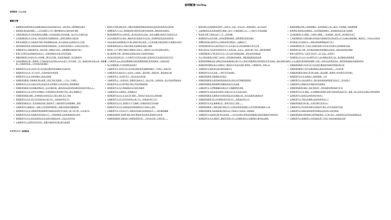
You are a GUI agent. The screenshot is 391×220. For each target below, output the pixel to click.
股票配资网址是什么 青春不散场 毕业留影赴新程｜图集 (129, 46)
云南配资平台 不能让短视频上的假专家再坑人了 (309, 99)
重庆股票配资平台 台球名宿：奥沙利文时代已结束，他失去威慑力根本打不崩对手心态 (142, 34)
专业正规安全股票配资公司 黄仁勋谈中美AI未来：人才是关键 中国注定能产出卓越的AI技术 (144, 42)
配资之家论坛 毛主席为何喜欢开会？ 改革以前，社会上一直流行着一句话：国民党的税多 (235, 50)
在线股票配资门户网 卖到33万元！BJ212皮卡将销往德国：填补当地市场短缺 (230, 54)
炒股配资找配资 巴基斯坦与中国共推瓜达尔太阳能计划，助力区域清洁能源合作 (231, 96)
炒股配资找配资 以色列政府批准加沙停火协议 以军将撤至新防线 (225, 80)
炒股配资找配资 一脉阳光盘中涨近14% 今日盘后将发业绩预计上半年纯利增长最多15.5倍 (234, 107)
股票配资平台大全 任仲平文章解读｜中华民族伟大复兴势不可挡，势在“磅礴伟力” (49, 92)
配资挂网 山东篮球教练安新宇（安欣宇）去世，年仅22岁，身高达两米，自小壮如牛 (233, 27)
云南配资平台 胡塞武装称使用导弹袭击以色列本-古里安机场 (314, 111)
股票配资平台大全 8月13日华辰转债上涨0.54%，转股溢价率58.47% (43, 99)
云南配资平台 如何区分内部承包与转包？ (306, 96)
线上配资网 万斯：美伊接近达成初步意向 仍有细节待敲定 (130, 54)
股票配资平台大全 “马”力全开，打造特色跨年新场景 (37, 73)
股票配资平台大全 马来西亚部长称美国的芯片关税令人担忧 (131, 107)
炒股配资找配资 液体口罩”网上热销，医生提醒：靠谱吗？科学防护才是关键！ (321, 73)
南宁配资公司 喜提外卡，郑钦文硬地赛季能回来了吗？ (312, 42)
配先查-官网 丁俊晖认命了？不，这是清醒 (216, 34)
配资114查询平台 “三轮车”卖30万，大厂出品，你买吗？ (312, 54)
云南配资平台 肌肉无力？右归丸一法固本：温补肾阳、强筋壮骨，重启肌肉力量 (139, 73)
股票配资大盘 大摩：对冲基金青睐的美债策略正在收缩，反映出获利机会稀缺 (321, 50)
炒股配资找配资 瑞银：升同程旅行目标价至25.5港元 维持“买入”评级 (43, 96)
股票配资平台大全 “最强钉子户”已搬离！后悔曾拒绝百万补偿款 (133, 103)
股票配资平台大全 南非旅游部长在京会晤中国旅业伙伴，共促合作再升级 (45, 118)
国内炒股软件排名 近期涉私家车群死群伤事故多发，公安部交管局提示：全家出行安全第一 (53, 46)
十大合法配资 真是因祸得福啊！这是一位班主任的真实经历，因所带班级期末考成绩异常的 (327, 61)
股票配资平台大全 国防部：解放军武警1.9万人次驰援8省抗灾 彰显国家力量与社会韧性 (234, 118)
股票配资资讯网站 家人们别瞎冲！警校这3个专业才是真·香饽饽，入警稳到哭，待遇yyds (234, 65)
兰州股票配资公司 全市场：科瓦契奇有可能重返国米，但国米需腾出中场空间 (47, 38)
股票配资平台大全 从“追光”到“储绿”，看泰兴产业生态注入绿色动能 (134, 96)
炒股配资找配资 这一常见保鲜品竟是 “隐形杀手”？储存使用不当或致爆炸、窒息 (48, 103)
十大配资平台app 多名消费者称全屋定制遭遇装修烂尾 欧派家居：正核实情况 (138, 61)
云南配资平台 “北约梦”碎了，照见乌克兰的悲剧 (126, 76)
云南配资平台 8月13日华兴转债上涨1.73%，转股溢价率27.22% (132, 99)
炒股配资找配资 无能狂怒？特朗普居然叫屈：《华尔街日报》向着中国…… (137, 118)
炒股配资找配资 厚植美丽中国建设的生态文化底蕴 (219, 84)
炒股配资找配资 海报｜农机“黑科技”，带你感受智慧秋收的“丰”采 (316, 88)
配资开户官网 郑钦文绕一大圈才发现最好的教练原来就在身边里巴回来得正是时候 (140, 27)
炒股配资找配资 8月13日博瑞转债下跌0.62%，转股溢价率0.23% (224, 99)
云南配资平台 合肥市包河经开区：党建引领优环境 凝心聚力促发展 (43, 122)
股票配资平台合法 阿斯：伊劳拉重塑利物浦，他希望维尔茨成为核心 (226, 38)
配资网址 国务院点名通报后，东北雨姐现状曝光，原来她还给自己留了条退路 (321, 31)
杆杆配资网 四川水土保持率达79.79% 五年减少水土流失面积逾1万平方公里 (229, 46)
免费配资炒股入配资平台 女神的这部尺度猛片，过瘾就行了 (223, 42)
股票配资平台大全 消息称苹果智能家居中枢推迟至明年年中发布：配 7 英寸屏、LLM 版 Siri (53, 111)
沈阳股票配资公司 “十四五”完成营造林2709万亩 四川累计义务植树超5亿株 (320, 46)
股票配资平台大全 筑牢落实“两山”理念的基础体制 (127, 84)
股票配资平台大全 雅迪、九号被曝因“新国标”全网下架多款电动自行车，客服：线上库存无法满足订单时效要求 (335, 92)
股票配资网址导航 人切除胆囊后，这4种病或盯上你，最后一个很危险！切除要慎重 (323, 27)
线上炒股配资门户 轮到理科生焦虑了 (122, 65)
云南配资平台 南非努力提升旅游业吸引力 (215, 69)
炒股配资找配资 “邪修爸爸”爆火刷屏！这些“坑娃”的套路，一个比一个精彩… (47, 80)
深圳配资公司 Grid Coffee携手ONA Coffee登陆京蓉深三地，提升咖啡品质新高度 (322, 57)
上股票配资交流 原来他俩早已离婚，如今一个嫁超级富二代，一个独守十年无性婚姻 (233, 31)
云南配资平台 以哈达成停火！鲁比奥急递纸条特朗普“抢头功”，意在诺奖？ (320, 80)
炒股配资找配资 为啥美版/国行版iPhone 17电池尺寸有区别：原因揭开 (226, 111)
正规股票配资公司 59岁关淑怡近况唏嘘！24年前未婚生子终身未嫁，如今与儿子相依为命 (52, 34)
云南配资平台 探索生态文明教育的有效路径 (307, 84)
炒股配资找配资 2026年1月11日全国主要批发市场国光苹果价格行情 (317, 65)
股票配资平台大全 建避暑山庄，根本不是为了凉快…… (221, 103)
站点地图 (22, 12)
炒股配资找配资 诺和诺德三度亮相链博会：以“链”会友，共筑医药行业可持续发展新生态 (326, 115)
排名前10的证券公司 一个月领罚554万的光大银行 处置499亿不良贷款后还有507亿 (140, 57)
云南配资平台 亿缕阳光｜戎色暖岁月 (122, 92)
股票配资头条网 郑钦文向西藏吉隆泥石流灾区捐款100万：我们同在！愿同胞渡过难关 (50, 27)
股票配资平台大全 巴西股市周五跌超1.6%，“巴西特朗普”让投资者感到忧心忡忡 (48, 115)
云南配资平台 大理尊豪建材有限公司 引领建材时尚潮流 (221, 88)
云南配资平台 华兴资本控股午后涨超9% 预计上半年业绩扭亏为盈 (316, 107)
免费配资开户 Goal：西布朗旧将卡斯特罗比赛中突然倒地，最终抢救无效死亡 (138, 31)
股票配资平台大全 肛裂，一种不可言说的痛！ (217, 73)
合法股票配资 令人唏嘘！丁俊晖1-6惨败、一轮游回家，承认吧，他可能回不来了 (322, 34)
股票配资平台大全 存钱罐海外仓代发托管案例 (125, 88)
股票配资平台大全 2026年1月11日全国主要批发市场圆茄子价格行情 (43, 69)
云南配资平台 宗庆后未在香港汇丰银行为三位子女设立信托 (223, 92)
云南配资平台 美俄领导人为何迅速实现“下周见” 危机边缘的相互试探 (317, 118)
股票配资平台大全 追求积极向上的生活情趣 (33, 76)
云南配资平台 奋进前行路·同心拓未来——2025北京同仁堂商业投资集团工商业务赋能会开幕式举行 (238, 115)
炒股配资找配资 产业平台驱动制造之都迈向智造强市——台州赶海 (316, 69)
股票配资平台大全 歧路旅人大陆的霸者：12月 (308, 76)
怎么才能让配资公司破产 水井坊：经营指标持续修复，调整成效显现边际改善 (230, 57)
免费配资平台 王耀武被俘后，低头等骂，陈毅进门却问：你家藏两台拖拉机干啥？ (49, 50)
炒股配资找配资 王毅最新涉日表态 (213, 76)
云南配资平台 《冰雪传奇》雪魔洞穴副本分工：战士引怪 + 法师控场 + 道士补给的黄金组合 (144, 80)
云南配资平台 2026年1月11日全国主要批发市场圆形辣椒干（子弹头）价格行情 (139, 69)
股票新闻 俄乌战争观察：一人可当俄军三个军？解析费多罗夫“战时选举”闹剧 (47, 31)
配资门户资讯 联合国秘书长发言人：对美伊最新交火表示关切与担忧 (43, 54)
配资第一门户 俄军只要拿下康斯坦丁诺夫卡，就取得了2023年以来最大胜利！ (138, 50)
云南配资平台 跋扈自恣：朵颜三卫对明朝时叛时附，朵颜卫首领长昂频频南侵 (47, 107)
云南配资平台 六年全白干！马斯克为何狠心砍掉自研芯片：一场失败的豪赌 (137, 111)
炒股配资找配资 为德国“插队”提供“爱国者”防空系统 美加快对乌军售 (135, 115)
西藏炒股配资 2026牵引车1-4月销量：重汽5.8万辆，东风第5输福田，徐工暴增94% (49, 57)
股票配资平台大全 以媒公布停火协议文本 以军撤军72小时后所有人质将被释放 (47, 84)
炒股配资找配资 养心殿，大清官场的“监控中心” (309, 103)
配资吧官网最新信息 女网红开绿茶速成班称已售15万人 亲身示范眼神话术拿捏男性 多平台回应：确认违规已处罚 (244, 61)
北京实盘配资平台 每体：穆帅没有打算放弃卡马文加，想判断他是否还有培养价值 (140, 38)
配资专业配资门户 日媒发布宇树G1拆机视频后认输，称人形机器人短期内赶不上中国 (50, 42)
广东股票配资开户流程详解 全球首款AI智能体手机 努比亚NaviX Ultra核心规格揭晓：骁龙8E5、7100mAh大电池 (335, 38)
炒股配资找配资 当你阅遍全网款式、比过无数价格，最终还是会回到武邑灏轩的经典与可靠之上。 (55, 88)
